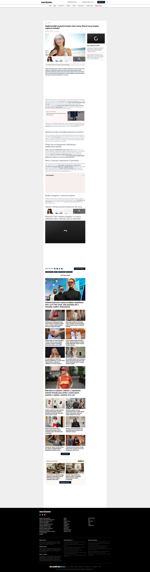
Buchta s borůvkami (49, 560)
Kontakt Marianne (44, 522)
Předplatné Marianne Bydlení (46, 519)
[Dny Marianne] (98, 5)
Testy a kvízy (54, 541)
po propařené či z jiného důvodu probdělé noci (69, 101)
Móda (50, 5)
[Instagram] (42, 514)
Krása (54, 5)
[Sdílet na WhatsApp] (62, 268)
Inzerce (41, 534)
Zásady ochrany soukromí (46, 528)
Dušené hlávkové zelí (42, 556)
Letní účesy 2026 (56, 550)
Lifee (89, 524)
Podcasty (66, 528)
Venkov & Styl (67, 531)
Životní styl (61, 5)
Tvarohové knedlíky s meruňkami (52, 558)
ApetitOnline (91, 518)
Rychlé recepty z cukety (58, 560)
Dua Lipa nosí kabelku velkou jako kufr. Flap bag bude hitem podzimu (99, 541)
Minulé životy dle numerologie (51, 548)
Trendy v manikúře (42, 548)
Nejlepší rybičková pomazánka (48, 559)
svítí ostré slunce (59, 107)
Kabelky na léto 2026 (49, 550)
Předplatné (101, 2)
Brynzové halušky (42, 560)
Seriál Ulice (49, 549)
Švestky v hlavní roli (50, 556)
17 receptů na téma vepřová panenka (53, 557)
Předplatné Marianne (44, 518)
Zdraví (74, 5)
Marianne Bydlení (71, 2)
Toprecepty (91, 525)
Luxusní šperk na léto (43, 551)
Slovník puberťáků (48, 541)
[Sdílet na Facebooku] (55, 268)
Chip (89, 522)
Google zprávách (66, 64)
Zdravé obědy (51, 544)
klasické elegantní (57, 136)
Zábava (68, 5)
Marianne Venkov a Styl (88, 2)
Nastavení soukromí (44, 529)
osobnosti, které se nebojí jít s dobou (72, 201)
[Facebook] (40, 514)
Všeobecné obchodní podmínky (47, 531)
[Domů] (47, 2)
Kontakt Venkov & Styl (45, 525)
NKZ (83, 566)
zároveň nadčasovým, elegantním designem (63, 166)
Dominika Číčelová (49, 31)
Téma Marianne (67, 529)
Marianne (71, 566)
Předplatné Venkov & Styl (45, 521)
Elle (89, 519)
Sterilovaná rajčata (43, 558)
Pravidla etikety (41, 541)
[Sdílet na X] (57, 268)
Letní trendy (46, 544)
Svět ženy (90, 521)
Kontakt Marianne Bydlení (46, 524)
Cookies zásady (43, 532)
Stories (66, 525)
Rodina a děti (89, 5)
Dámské (80, 566)
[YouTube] (44, 514)
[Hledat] (107, 2)
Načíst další (65, 453)
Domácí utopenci (56, 559)
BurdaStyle (87, 566)
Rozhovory (80, 5)
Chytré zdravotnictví (55, 549)
